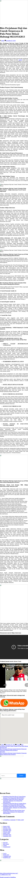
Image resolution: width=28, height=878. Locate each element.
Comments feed (7, 856)
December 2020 (7, 829)
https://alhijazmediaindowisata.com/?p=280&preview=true (9, 874)
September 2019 (7, 836)
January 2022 (6, 826)
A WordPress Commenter (9, 819)
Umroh (18, 744)
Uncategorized (6, 846)
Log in (4, 853)
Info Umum (6, 844)
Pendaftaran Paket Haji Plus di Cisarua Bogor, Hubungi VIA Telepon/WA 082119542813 (14, 797)
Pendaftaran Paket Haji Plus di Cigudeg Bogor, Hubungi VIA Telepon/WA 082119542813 (14, 804)
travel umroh (17, 237)
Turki (22, 320)
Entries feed (6, 854)
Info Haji (5, 842)
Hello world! (21, 819)
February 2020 (6, 832)
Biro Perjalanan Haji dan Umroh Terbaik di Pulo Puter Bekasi (14, 745)
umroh (20, 59)
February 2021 (6, 827)
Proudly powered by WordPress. (8, 877)
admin (2, 40)
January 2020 (6, 833)
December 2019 (7, 834)
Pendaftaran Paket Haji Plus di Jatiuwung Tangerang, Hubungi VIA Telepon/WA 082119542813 (13, 801)
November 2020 (7, 830)
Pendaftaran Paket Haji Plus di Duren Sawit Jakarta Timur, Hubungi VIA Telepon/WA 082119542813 (14, 812)
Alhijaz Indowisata (5, 237)
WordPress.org (6, 857)
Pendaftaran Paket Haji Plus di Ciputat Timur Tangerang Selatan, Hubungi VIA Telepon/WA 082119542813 (14, 808)
